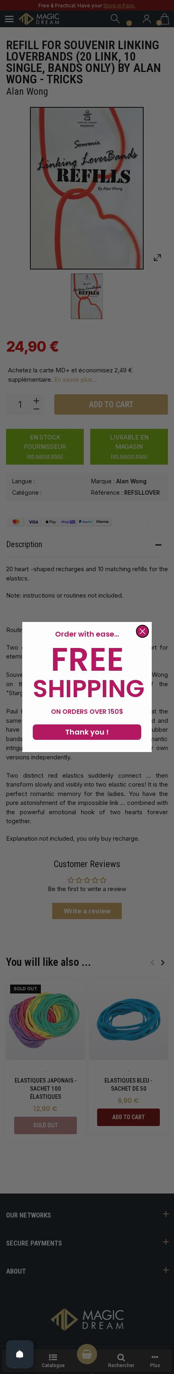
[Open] (20, 1354)
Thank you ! (87, 732)
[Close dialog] (142, 631)
